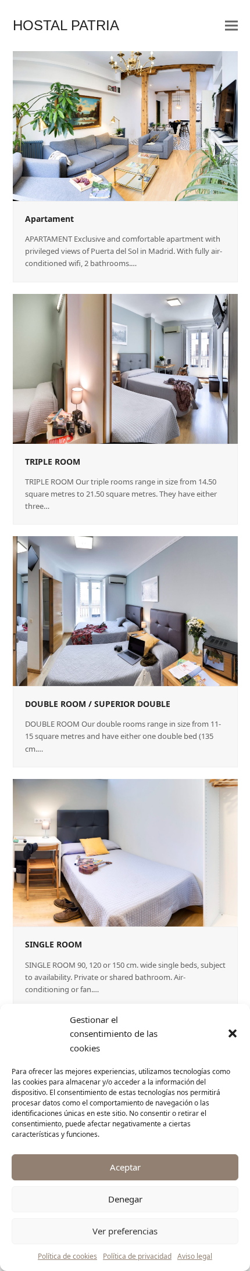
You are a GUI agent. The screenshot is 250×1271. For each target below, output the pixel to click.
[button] (232, 1033)
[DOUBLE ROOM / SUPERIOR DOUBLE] (125, 610)
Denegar (125, 1199)
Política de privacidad (137, 1256)
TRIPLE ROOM (52, 461)
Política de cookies (67, 1256)
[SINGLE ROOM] (125, 852)
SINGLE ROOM (53, 944)
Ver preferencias (125, 1231)
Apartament (49, 218)
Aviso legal (194, 1256)
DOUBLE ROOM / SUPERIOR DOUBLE (97, 703)
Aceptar (125, 1167)
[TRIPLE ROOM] (125, 367)
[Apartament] (125, 125)
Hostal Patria (66, 25)
